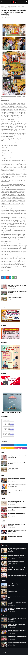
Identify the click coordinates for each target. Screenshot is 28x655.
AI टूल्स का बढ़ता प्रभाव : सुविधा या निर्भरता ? (15, 536)
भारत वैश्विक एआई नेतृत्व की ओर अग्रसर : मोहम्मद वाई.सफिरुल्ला (16, 525)
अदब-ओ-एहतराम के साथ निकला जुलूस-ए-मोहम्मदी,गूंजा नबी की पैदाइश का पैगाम (17, 637)
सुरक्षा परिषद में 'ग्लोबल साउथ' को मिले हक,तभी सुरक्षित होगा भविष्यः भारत (17, 609)
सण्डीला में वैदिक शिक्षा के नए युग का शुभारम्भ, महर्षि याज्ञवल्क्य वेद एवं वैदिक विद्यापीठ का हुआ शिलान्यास (16, 568)
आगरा (5, 6)
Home (2, 6)
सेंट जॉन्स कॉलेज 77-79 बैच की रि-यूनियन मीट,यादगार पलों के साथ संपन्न (17, 619)
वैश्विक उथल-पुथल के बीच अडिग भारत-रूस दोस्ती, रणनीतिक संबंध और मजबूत (16, 590)
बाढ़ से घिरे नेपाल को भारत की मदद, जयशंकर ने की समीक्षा (16, 479)
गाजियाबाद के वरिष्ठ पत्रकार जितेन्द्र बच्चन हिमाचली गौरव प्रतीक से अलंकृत (16, 625)
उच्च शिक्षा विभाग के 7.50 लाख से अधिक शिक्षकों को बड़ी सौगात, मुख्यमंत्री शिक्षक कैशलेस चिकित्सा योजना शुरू (17, 574)
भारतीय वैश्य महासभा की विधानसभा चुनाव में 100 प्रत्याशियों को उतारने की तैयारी (16, 502)
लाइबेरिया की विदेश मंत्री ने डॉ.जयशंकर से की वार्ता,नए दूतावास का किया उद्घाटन (17, 485)
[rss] (7, 448)
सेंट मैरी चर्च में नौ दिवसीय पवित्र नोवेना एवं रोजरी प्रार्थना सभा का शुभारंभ (17, 292)
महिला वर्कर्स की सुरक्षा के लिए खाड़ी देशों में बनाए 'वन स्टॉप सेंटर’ (16, 491)
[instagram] (20, 448)
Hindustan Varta (12, 652)
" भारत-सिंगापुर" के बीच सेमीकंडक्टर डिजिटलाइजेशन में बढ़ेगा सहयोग (17, 602)
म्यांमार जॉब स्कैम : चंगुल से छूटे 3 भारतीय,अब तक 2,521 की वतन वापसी (16, 584)
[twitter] (20, 445)
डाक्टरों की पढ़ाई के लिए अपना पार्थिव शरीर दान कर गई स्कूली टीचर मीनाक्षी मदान (17, 286)
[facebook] (7, 445)
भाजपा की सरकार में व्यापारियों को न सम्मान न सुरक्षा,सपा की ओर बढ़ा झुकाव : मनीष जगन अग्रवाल (17, 508)
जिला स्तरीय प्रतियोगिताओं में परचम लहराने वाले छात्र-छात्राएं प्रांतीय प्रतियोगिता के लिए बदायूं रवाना (17, 643)
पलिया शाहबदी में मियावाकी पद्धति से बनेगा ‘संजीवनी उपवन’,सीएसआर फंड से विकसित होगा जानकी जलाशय (17, 556)
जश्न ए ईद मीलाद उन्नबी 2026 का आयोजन (15, 297)
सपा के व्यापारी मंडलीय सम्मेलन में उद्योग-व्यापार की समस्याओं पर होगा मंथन (16, 514)
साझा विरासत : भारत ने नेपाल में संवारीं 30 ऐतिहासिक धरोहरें (16, 596)
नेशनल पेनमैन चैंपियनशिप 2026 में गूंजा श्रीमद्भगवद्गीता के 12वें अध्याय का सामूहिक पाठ (17, 631)
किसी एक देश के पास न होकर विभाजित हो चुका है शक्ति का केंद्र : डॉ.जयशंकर (17, 531)
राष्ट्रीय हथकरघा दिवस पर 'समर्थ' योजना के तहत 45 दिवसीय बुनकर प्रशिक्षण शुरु (16, 562)
